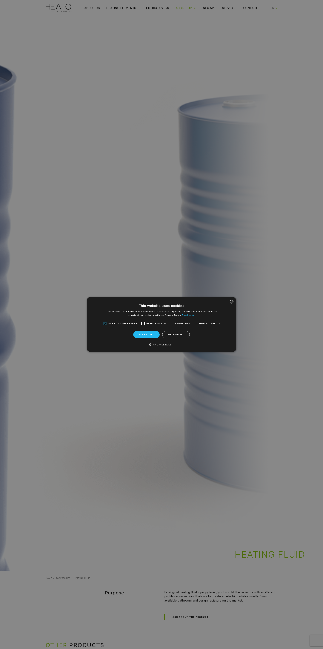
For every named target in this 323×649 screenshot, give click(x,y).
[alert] (161, 324)
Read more (188, 315)
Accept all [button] (146, 334)
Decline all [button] (176, 334)
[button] (161, 344)
